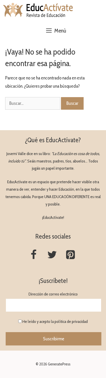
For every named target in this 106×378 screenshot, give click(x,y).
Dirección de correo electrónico (53, 294)
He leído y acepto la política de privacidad (55, 321)
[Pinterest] (70, 255)
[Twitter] (52, 255)
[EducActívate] (38, 10)
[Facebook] (33, 255)
